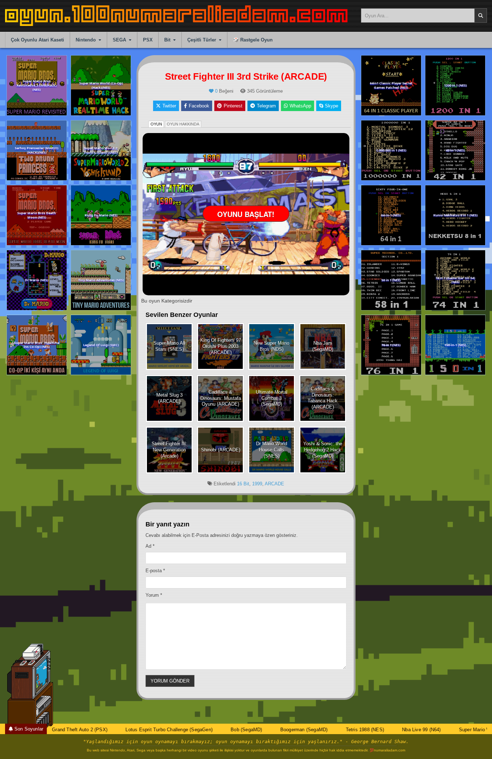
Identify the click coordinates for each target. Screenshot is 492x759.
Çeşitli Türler (201, 40)
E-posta (155, 570)
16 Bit (243, 483)
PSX (148, 40)
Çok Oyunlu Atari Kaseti (37, 40)
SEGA (119, 40)
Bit (167, 40)
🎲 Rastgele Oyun (253, 40)
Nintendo (86, 40)
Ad (150, 546)
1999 (257, 483)
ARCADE (274, 483)
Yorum (154, 595)
